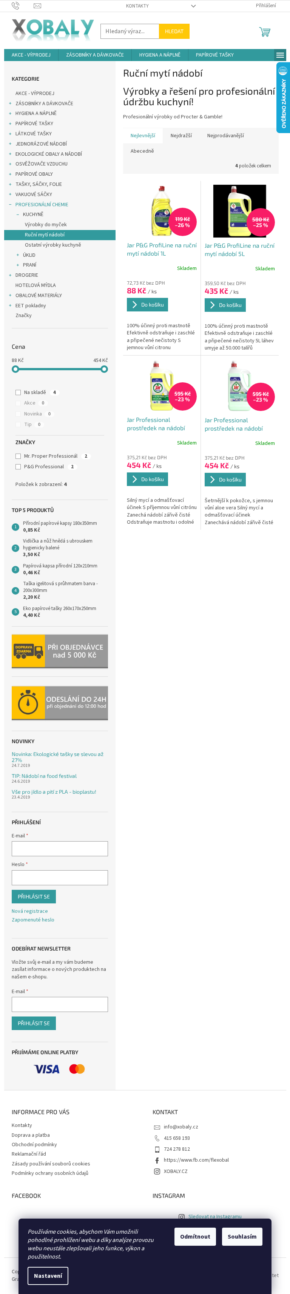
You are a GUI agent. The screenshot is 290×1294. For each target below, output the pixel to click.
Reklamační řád (29, 1154)
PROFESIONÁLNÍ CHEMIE (41, 205)
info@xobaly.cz (181, 1127)
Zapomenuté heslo (33, 920)
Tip (32, 424)
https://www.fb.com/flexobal (196, 1160)
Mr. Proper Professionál (55, 456)
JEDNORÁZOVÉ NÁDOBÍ (41, 144)
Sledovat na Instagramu (215, 1216)
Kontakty (137, 6)
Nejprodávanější (225, 136)
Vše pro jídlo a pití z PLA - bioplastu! (54, 791)
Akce (34, 403)
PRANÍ (29, 265)
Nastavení (48, 1276)
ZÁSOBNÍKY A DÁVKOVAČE (44, 103)
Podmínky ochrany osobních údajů (50, 1173)
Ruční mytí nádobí (45, 235)
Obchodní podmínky (34, 1144)
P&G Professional (49, 467)
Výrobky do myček (46, 224)
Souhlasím (242, 1237)
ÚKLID (29, 255)
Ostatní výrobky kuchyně (53, 245)
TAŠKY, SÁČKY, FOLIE (38, 184)
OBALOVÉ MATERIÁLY (38, 295)
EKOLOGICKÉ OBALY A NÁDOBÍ (48, 154)
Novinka (37, 414)
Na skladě (40, 392)
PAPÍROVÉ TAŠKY (34, 123)
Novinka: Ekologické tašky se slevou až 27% (57, 757)
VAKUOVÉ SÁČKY (33, 194)
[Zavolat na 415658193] (23, 5)
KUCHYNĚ (33, 214)
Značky (23, 315)
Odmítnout (195, 1237)
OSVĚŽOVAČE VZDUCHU (41, 164)
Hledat (174, 31)
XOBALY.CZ (176, 1171)
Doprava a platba (31, 1135)
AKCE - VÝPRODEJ (34, 93)
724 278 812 (177, 1149)
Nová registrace (30, 911)
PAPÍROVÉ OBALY (34, 174)
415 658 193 (177, 1138)
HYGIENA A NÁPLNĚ (36, 113)
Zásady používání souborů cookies (51, 1164)
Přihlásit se (34, 896)
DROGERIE (26, 275)
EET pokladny (30, 306)
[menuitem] (31, 55)
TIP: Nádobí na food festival (44, 776)
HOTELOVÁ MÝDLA (35, 285)
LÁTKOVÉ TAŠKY (33, 134)
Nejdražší (181, 136)
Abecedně (142, 151)
